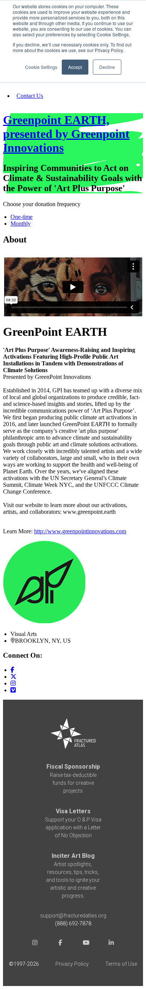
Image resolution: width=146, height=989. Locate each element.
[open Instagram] (35, 944)
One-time (21, 217)
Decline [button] (107, 67)
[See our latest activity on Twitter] (13, 676)
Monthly (20, 223)
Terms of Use (121, 964)
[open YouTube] (86, 944)
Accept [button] (75, 67)
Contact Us (29, 96)
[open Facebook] (60, 944)
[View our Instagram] (13, 683)
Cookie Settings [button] (41, 67)
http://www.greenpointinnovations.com (80, 531)
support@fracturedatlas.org (73, 916)
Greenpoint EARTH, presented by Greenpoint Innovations (66, 133)
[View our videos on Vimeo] (13, 690)
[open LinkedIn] (111, 944)
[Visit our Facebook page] (12, 670)
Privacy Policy (72, 964)
